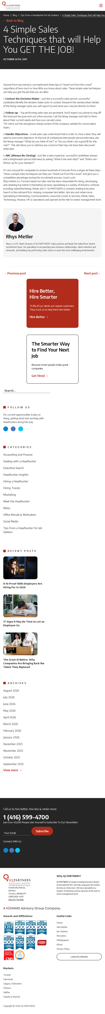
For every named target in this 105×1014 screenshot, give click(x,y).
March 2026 (10, 724)
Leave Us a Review (79, 957)
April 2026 (9, 717)
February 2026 (12, 730)
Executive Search (13, 468)
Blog (15, 15)
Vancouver (8, 979)
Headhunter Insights (15, 474)
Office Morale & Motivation (19, 514)
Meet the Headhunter (16, 501)
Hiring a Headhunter (15, 481)
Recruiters (61, 935)
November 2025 (13, 750)
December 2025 (13, 744)
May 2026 (9, 710)
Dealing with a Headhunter (19, 461)
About (59, 944)
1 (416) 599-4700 (26, 817)
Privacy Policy (63, 949)
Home (6, 15)
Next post (91, 273)
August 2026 (11, 690)
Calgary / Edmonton (12, 983)
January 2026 (11, 737)
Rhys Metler (19, 236)
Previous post (16, 273)
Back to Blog (14, 20)
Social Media (10, 521)
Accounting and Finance (17, 454)
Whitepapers (63, 940)
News (6, 508)
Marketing (9, 494)
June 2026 (9, 704)
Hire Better (62, 927)
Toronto (7, 975)
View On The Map (16, 899)
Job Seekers (62, 931)
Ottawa (7, 988)
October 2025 (11, 757)
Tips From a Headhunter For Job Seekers (39, 15)
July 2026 (8, 697)
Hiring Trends (11, 488)
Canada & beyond (11, 996)
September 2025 (13, 764)
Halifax (6, 992)
